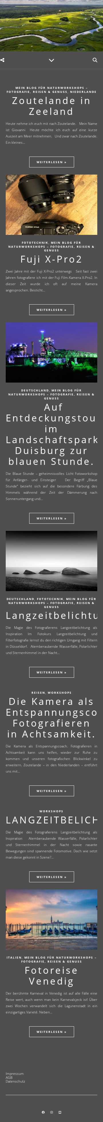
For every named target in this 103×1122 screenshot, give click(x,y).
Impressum (15, 1073)
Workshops (60, 693)
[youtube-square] (60, 1112)
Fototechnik (35, 243)
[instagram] (52, 1112)
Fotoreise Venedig (52, 975)
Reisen (38, 693)
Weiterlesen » (52, 162)
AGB (9, 1077)
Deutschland (35, 390)
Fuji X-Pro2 (51, 259)
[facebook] (43, 1112)
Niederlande (83, 92)
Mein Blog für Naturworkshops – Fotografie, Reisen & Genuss (47, 90)
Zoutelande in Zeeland (51, 106)
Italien (14, 957)
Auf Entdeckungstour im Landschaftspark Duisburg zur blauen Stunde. (54, 434)
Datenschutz (15, 1081)
